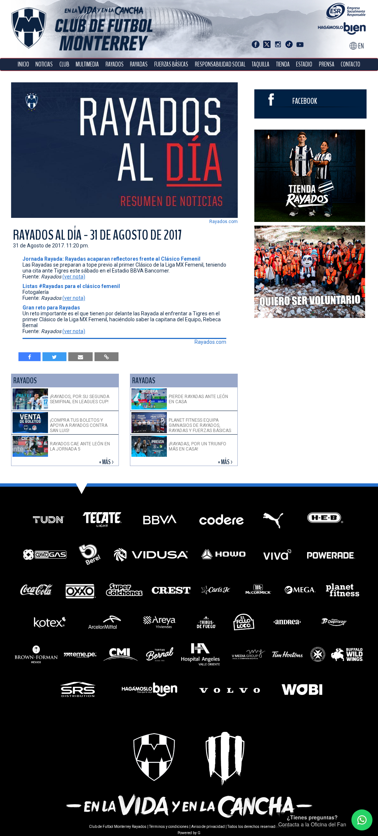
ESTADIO (304, 64)
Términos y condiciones (169, 827)
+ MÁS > (107, 462)
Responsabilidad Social (220, 64)
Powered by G (189, 833)
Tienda (283, 64)
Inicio (23, 64)
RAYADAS (139, 64)
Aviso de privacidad (208, 827)
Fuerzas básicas (171, 64)
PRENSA (326, 64)
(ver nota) (73, 277)
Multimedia (87, 64)
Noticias (44, 64)
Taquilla (260, 64)
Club (64, 64)
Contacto (350, 64)
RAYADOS (115, 64)
